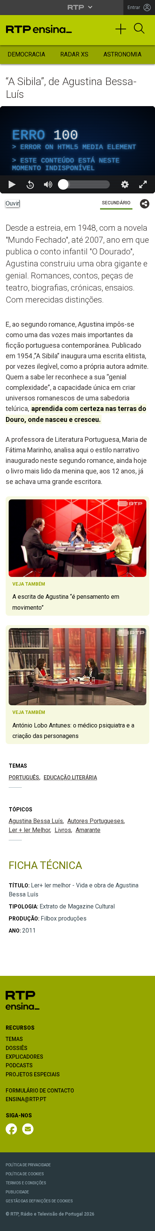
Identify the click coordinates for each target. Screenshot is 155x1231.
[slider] (104, 1222)
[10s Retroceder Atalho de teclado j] (30, 1222)
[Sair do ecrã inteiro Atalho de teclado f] (143, 1222)
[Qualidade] (125, 1222)
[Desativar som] (48, 1222)
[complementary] (77, 615)
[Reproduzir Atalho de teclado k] (12, 1222)
